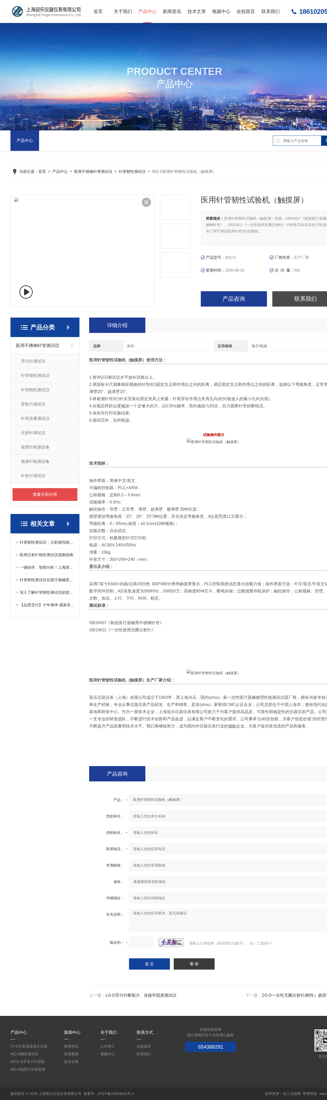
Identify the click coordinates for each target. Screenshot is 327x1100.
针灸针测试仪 (33, 476)
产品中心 (147, 11)
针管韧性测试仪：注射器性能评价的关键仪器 (47, 542)
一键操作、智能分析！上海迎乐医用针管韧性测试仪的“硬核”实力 (47, 567)
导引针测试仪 (33, 361)
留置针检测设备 (35, 447)
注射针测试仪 (33, 433)
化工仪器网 (292, 1094)
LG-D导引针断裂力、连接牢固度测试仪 (141, 995)
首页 (98, 11)
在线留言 (246, 11)
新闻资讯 (172, 11)
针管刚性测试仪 (35, 390)
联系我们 (270, 11)
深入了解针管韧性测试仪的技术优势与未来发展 (47, 592)
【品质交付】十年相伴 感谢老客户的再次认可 (47, 605)
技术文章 (197, 11)
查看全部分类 (45, 494)
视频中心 (221, 11)
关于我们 (123, 11)
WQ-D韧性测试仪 (24, 1054)
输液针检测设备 (35, 461)
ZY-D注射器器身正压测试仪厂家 (28, 1047)
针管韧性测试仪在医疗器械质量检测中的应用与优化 (47, 580)
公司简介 (107, 1046)
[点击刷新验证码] (171, 942)
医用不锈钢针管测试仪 (93, 171)
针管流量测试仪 (35, 418)
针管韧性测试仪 (132, 171)
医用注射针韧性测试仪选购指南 (46, 555)
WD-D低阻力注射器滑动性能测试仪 (27, 1070)
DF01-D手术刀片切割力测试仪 (27, 1062)
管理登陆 (310, 1094)
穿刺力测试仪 (33, 404)
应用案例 (71, 1054)
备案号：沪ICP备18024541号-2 (109, 1094)
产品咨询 (234, 299)
